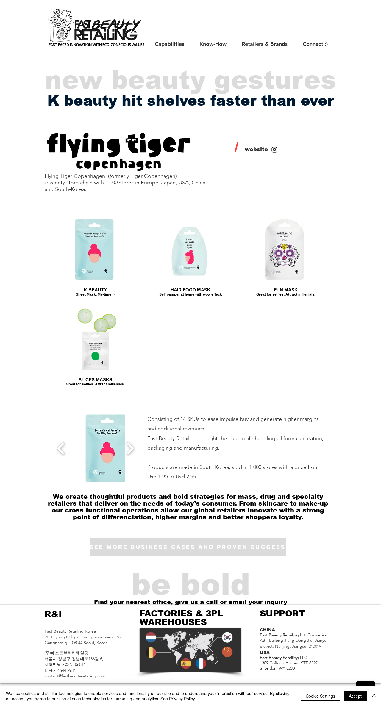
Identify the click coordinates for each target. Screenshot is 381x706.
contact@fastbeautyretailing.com (74, 676)
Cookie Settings (320, 696)
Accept (355, 696)
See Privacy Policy (177, 699)
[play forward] (130, 448)
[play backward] (61, 448)
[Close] (373, 696)
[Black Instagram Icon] (274, 149)
